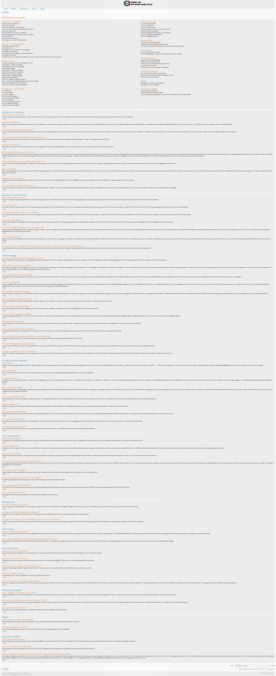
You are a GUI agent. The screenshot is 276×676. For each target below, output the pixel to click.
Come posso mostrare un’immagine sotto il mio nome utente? (17, 53)
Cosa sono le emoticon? (8, 94)
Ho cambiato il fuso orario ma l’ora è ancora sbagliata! (16, 49)
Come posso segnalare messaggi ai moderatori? (14, 79)
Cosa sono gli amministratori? (148, 23)
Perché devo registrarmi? (8, 25)
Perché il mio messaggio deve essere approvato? (14, 83)
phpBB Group (42, 641)
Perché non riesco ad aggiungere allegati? (12, 75)
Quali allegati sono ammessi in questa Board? (152, 83)
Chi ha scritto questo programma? (149, 91)
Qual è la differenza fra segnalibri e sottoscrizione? (153, 73)
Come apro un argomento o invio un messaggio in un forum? (17, 63)
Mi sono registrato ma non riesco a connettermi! (14, 32)
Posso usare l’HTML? (7, 92)
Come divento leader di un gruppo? (150, 31)
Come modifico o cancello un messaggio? (12, 65)
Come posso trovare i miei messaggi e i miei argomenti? (155, 67)
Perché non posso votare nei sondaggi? (12, 74)
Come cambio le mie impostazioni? (11, 46)
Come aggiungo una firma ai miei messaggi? (13, 66)
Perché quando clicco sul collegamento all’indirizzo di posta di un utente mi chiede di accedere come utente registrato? (32, 57)
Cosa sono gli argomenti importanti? (11, 101)
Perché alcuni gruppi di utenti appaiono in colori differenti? (156, 32)
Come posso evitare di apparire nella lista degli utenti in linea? (17, 29)
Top (4, 118)
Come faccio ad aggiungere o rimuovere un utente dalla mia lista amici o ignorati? (161, 54)
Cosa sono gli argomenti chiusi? (10, 103)
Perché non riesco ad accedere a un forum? (13, 72)
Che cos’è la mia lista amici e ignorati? (150, 52)
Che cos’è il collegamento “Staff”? (149, 36)
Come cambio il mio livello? (9, 55)
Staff (240, 669)
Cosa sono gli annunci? (8, 100)
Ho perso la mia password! (9, 31)
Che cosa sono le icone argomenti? (11, 105)
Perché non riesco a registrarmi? (10, 38)
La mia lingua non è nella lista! (9, 51)
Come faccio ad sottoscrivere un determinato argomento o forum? (157, 75)
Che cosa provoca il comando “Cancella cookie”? (14, 40)
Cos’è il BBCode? (6, 90)
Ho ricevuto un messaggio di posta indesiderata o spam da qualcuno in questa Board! (162, 46)
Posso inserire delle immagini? (9, 96)
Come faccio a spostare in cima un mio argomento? (15, 84)
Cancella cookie (246, 669)
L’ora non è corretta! (7, 48)
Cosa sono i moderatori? (147, 25)
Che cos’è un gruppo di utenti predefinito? (151, 34)
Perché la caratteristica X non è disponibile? (152, 92)
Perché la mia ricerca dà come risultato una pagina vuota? (155, 63)
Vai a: (231, 665)
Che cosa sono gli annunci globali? (11, 98)
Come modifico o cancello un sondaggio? (12, 70)
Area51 (83, 648)
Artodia (272, 673)
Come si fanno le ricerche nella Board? (150, 60)
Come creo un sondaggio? (8, 68)
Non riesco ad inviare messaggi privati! (151, 42)
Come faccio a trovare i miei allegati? (150, 85)
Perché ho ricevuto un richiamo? (10, 77)
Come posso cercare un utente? (148, 65)
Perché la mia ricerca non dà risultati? (150, 62)
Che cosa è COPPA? (7, 36)
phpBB (10, 673)
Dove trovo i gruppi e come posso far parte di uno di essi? (155, 29)
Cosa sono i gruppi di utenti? (148, 27)
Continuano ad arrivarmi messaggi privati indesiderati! (154, 44)
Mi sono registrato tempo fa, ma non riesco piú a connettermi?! (18, 34)
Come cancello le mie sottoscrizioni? (150, 77)
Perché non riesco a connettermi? (10, 23)
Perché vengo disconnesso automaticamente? (13, 27)
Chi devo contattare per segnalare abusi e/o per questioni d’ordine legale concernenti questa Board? (166, 94)
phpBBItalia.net (16, 674)
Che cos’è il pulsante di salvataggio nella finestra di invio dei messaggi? (20, 81)
